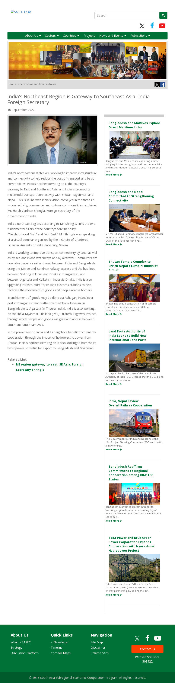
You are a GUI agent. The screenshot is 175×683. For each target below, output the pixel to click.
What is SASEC (21, 642)
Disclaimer (98, 647)
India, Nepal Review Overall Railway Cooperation (130, 403)
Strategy (16, 647)
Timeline (57, 647)
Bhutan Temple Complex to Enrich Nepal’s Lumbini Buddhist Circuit (133, 266)
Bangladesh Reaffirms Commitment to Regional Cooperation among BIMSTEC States (131, 472)
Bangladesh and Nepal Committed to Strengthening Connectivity (131, 196)
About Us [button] (32, 35)
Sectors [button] (51, 35)
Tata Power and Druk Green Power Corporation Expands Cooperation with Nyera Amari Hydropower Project (132, 544)
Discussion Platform (25, 653)
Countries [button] (70, 35)
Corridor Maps (61, 653)
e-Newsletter (60, 642)
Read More (112, 174)
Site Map (97, 642)
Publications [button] (139, 35)
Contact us (147, 649)
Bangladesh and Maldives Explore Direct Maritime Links (134, 125)
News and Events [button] (111, 35)
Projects (89, 35)
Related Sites (100, 653)
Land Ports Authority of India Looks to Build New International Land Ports (127, 335)
